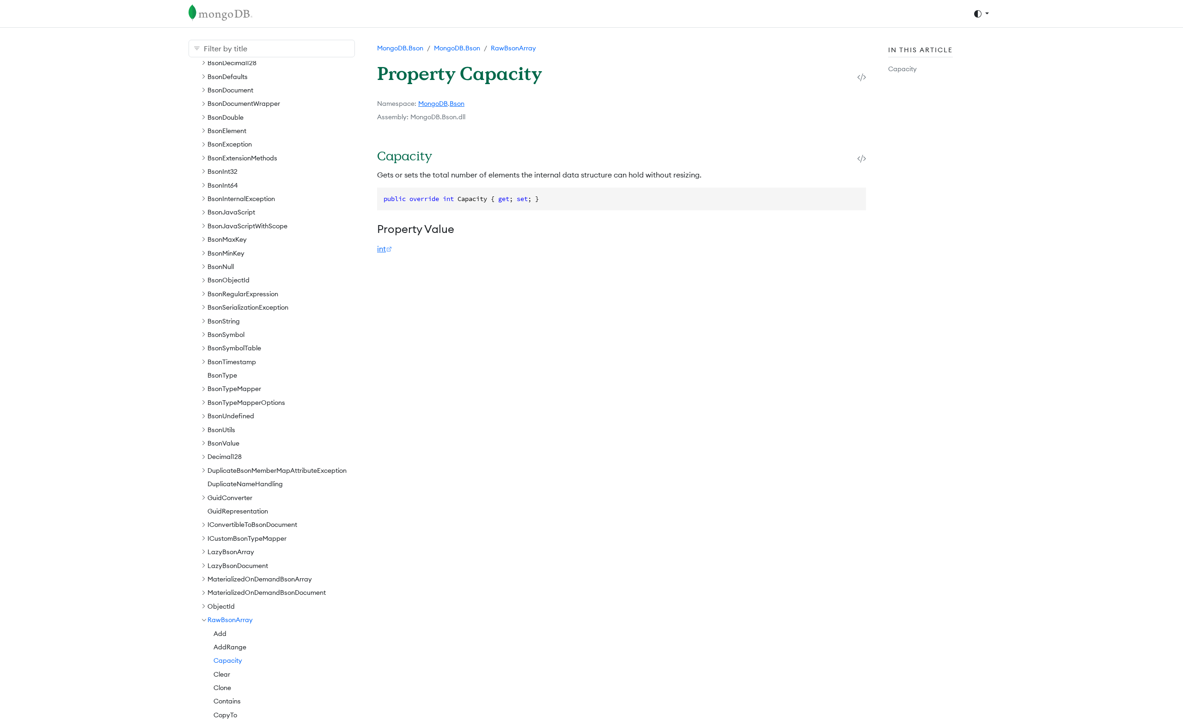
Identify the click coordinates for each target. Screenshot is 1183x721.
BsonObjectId (228, 280)
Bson (457, 103)
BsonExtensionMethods (242, 158)
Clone (222, 688)
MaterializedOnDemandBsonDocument (266, 592)
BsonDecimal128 (231, 63)
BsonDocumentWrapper (243, 103)
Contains (227, 701)
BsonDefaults (227, 77)
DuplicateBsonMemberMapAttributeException (277, 470)
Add (219, 633)
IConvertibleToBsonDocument (252, 524)
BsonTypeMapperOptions (246, 402)
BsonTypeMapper (234, 389)
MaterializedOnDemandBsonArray (259, 579)
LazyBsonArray (230, 552)
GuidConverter (229, 498)
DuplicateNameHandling (245, 484)
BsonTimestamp (231, 362)
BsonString (223, 321)
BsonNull (220, 267)
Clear (221, 674)
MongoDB (433, 103)
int (381, 248)
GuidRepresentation (237, 511)
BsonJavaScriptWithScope (247, 226)
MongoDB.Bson (400, 48)
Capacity (227, 660)
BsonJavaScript (231, 212)
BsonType (222, 375)
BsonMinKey (225, 253)
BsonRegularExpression (242, 294)
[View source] (861, 77)
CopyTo (225, 715)
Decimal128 (224, 456)
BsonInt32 (222, 171)
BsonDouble (225, 117)
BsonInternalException (241, 199)
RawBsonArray (230, 620)
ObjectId (221, 606)
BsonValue (223, 443)
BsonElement (226, 131)
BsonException (229, 144)
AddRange (229, 647)
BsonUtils (221, 430)
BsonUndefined (230, 416)
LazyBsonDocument (237, 566)
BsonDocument (230, 90)
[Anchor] (444, 155)
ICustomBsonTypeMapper (247, 538)
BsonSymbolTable (234, 348)
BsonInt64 (222, 185)
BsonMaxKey (227, 239)
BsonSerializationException (247, 307)
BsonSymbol (225, 334)
